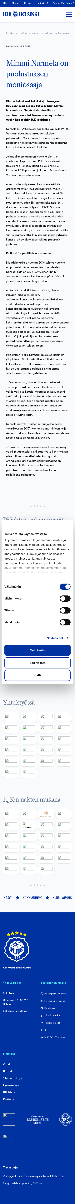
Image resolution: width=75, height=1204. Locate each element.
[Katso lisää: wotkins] (46, 728)
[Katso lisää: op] (46, 847)
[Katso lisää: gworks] (46, 750)
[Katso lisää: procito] (64, 761)
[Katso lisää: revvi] (64, 814)
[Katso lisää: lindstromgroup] (11, 739)
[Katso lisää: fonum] (64, 825)
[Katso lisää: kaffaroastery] (11, 728)
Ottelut (7, 1064)
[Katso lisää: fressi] (29, 836)
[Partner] (9, 1119)
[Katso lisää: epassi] (64, 836)
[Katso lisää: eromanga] (64, 717)
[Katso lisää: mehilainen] (46, 858)
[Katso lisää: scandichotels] (46, 870)
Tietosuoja (10, 1167)
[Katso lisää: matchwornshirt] (64, 750)
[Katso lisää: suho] (46, 761)
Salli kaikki (37, 650)
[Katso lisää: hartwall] (29, 858)
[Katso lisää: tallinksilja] (64, 847)
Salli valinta (37, 662)
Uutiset (23, 33)
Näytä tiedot (55, 638)
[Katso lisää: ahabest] (11, 761)
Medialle (8, 1099)
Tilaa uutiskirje (12, 1078)
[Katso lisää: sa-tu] (29, 739)
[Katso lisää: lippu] (29, 750)
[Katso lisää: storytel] (11, 836)
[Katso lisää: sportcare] (29, 761)
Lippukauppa (11, 1085)
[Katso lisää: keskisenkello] (46, 814)
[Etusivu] (21, 14)
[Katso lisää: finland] (29, 847)
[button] (69, 14)
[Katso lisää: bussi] (64, 858)
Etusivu (10, 33)
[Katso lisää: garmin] (64, 739)
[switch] (65, 598)
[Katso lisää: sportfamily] (11, 750)
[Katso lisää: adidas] (29, 825)
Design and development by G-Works (22, 1183)
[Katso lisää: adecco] (11, 825)
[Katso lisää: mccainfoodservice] (29, 728)
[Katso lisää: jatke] (11, 847)
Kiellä (37, 675)
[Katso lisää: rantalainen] (29, 814)
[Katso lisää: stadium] (11, 858)
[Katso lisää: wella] (46, 836)
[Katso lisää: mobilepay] (11, 814)
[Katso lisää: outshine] (46, 739)
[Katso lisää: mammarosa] (11, 773)
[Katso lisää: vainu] (46, 825)
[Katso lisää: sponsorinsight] (29, 773)
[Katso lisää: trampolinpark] (11, 717)
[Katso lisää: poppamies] (29, 717)
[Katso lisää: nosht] (46, 717)
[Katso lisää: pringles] (64, 728)
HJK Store (9, 1092)
